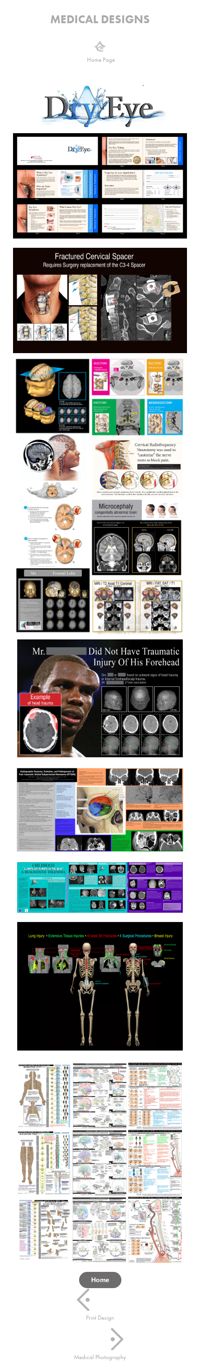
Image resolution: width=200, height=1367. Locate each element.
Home (100, 1279)
